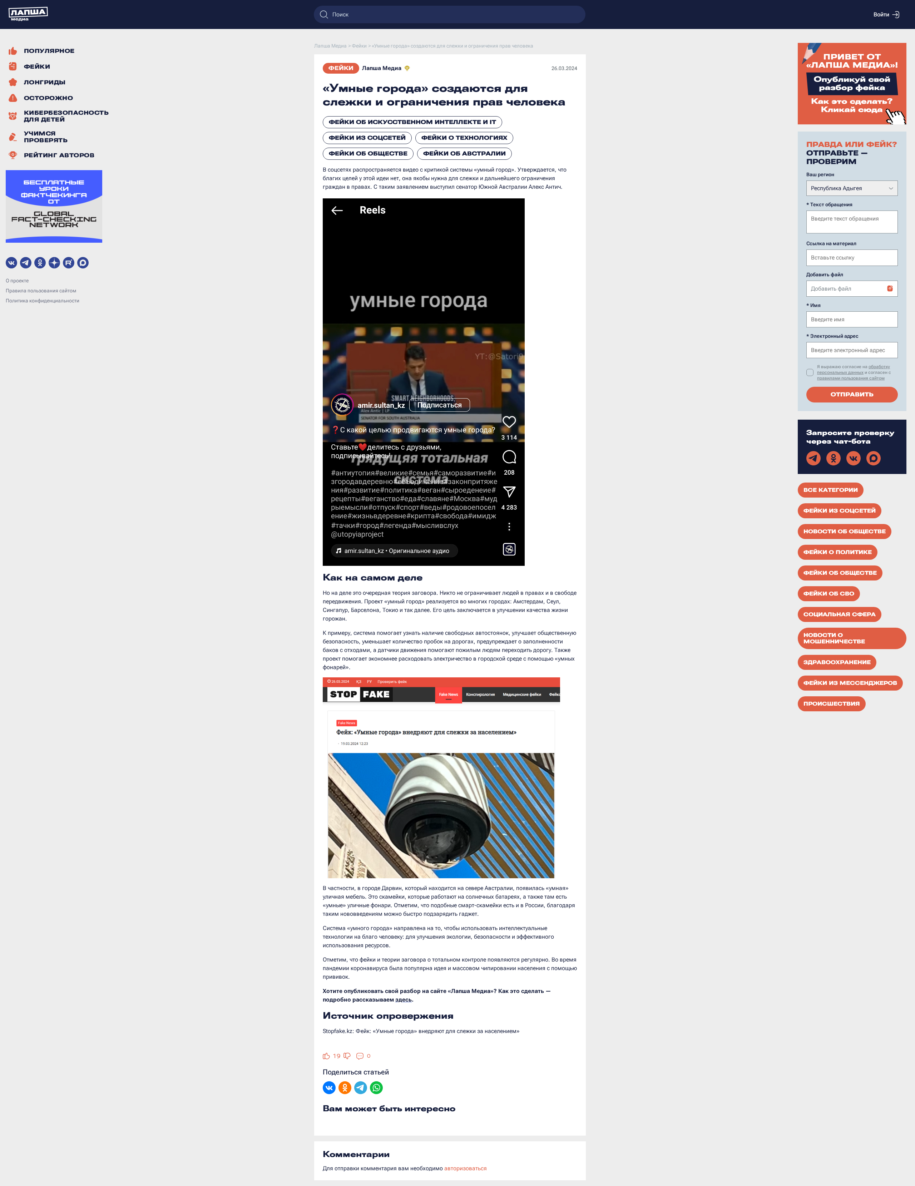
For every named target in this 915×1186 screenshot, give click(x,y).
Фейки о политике (837, 552)
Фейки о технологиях (464, 137)
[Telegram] (360, 1088)
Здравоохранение (837, 662)
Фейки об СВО (828, 593)
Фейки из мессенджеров (850, 683)
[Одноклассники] (344, 1088)
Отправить (852, 394)
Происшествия (831, 704)
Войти (881, 14)
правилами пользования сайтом (851, 378)
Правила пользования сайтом (41, 290)
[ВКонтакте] (329, 1088)
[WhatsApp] (376, 1088)
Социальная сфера (839, 614)
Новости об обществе (844, 531)
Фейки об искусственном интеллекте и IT (412, 122)
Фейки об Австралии (464, 153)
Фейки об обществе (368, 153)
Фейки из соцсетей (367, 137)
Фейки (340, 68)
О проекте (17, 280)
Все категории (830, 490)
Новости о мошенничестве (834, 638)
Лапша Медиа (381, 68)
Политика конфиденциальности (42, 300)
